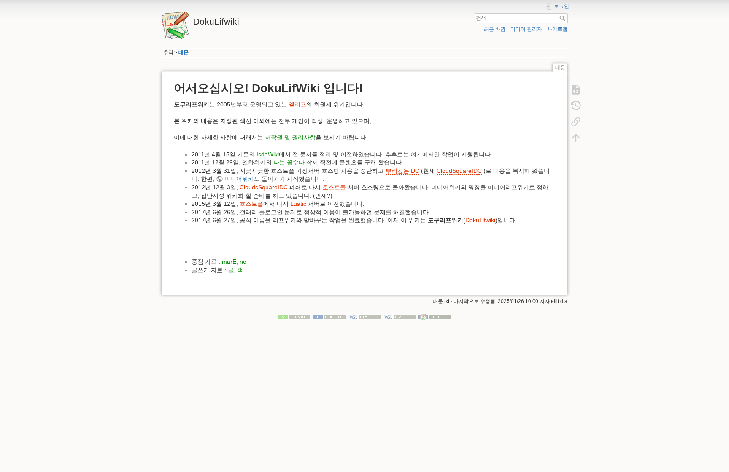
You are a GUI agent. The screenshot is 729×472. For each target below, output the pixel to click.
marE (229, 261)
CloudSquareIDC (459, 170)
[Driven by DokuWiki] (434, 317)
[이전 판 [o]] (576, 106)
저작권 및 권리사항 (290, 137)
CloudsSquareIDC (264, 187)
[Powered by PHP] (329, 317)
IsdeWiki (267, 154)
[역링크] (576, 122)
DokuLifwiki (480, 220)
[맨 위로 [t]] (576, 138)
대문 (183, 52)
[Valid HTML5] (364, 317)
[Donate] (294, 317)
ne (243, 261)
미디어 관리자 (526, 29)
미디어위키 (239, 178)
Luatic (298, 203)
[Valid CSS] (399, 317)
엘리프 (297, 104)
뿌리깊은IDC (402, 170)
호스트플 (334, 187)
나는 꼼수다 (289, 162)
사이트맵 (557, 29)
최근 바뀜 (494, 29)
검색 (563, 18)
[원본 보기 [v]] (576, 90)
